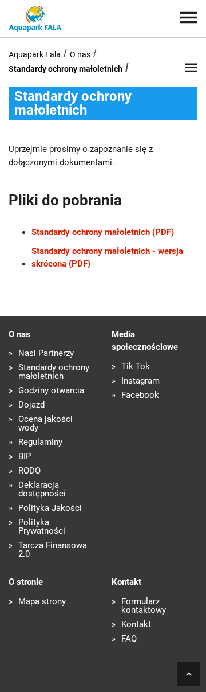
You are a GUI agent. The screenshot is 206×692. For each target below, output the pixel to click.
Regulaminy (40, 442)
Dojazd (31, 405)
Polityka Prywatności (41, 526)
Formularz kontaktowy (143, 606)
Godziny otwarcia (51, 390)
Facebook (140, 395)
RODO (29, 471)
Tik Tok (135, 366)
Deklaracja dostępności (42, 489)
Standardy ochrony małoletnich (65, 68)
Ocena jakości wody (45, 423)
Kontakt (136, 624)
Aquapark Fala (35, 54)
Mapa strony (42, 601)
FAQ (129, 639)
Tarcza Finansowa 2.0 (52, 549)
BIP (24, 456)
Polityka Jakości (50, 508)
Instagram (140, 381)
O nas (80, 54)
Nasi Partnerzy (46, 353)
